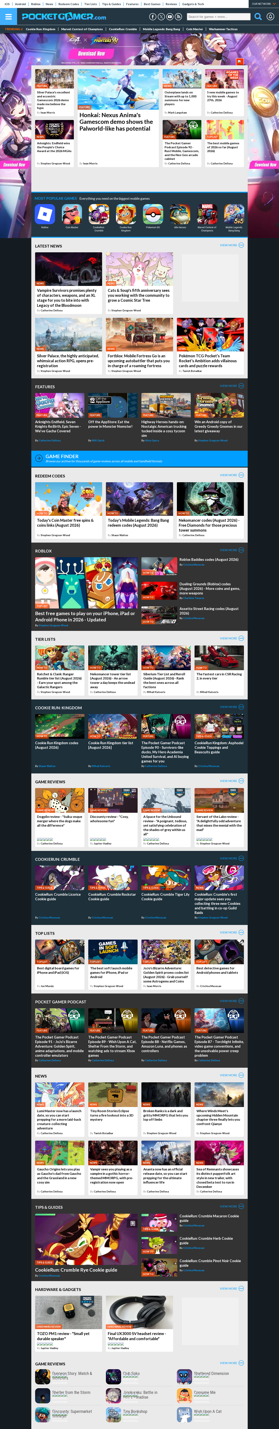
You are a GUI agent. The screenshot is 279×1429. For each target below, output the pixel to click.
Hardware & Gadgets (58, 1289)
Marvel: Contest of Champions (82, 29)
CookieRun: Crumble (123, 29)
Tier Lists (90, 4)
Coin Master (194, 29)
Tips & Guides (111, 4)
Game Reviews (50, 781)
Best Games (152, 4)
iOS (7, 4)
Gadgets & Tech (193, 4)
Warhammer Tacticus (223, 29)
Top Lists (45, 933)
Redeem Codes (68, 4)
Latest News (48, 246)
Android (20, 4)
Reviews (171, 4)
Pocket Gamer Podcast (60, 1001)
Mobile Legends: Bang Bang (161, 29)
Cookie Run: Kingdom (40, 29)
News (49, 4)
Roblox (35, 4)
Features (132, 4)
